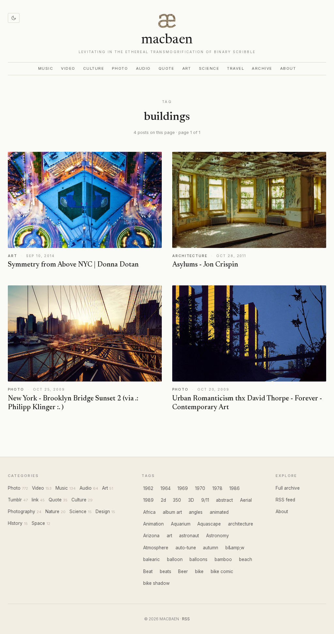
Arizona (151, 535)
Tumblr (15, 499)
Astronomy (217, 535)
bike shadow (156, 583)
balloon (175, 559)
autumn (210, 547)
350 (177, 500)
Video (68, 68)
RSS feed (285, 499)
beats (165, 571)
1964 (165, 488)
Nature (52, 511)
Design (103, 511)
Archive (262, 68)
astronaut (189, 535)
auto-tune (185, 547)
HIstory (15, 523)
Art (186, 68)
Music (45, 68)
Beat (148, 571)
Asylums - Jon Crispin (205, 264)
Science (209, 68)
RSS (186, 618)
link (35, 499)
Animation (153, 523)
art (169, 535)
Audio (143, 68)
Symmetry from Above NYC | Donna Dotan (73, 264)
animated (219, 512)
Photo (120, 68)
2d (163, 500)
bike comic (222, 571)
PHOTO (16, 389)
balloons (198, 559)
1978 (217, 488)
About (288, 68)
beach (245, 559)
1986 (234, 488)
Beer (183, 571)
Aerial (246, 500)
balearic (151, 559)
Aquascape (209, 523)
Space (38, 523)
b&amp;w (234, 547)
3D (191, 500)
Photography (21, 511)
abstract (224, 500)
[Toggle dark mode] (14, 18)
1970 (200, 488)
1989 (148, 500)
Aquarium (180, 523)
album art (172, 512)
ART (12, 256)
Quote (167, 68)
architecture (240, 523)
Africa (149, 512)
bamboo (223, 559)
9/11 (205, 500)
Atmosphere (155, 547)
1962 (148, 488)
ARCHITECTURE (189, 256)
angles (196, 512)
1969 (182, 488)
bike (199, 571)
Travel (235, 68)
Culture (93, 68)
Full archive (288, 488)
